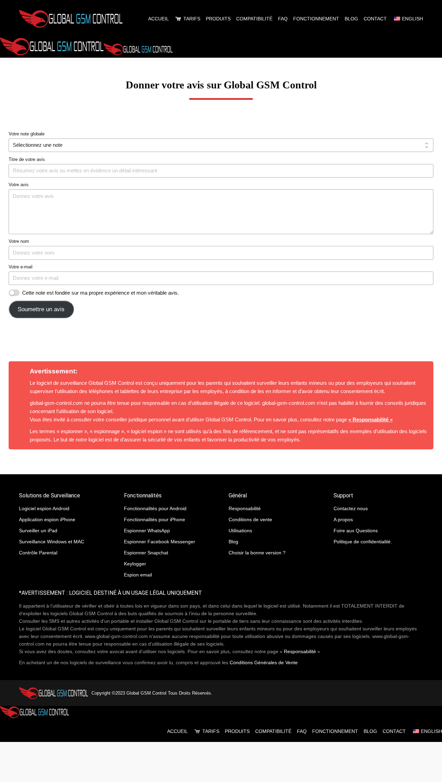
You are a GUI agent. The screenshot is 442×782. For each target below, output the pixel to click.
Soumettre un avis (41, 309)
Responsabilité (300, 651)
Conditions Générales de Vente (264, 662)
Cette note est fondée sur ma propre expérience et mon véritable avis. (100, 293)
